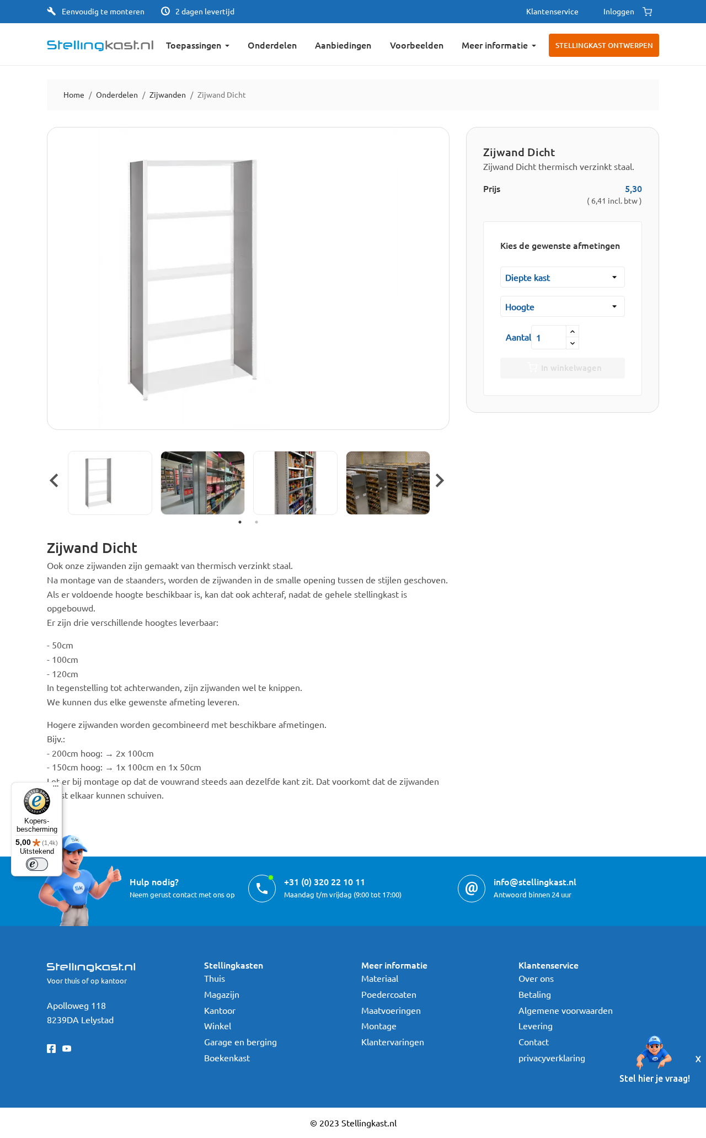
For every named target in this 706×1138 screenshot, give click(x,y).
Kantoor (220, 1009)
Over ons (536, 977)
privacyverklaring (551, 1057)
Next (438, 479)
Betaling (534, 993)
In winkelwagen (571, 367)
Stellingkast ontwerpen (604, 45)
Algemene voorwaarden (565, 1009)
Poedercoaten (388, 993)
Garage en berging (240, 1041)
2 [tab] (256, 522)
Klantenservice (552, 11)
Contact (533, 1041)
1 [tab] (239, 522)
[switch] (37, 864)
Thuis (214, 977)
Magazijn (221, 993)
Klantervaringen (392, 1041)
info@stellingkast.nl (535, 881)
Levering (535, 1025)
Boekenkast (227, 1057)
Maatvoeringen (391, 1009)
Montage (379, 1025)
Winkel (217, 1025)
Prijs (491, 188)
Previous (52, 479)
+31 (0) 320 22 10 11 (324, 881)
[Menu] (55, 788)
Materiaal (379, 977)
